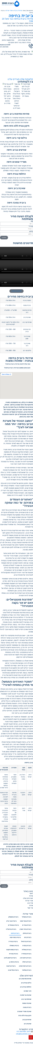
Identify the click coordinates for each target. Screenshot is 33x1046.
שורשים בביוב (26, 1019)
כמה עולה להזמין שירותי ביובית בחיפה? (17, 364)
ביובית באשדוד (26, 917)
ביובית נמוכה (27, 1007)
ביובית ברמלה (26, 962)
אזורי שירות (9, 10)
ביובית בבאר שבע (25, 921)
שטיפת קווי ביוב (26, 999)
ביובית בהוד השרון (25, 929)
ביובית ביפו (27, 937)
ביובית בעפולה (14, 945)
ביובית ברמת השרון (25, 966)
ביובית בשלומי (26, 970)
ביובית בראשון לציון (10, 958)
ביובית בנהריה (13, 941)
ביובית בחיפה (15, 933)
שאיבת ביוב (27, 1023)
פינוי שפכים (27, 991)
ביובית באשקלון (13, 917)
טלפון (31, 231)
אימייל (31, 226)
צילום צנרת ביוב (26, 983)
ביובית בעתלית (26, 949)
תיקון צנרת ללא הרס (24, 1015)
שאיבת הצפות (26, 1003)
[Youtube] (31, 1037)
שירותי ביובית (18, 10)
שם (32, 221)
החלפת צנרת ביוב (25, 987)
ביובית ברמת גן (14, 962)
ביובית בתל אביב (13, 970)
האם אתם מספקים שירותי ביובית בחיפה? (17, 368)
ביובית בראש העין (25, 958)
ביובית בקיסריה (26, 953)
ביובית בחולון (27, 933)
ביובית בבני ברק (11, 921)
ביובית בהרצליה (11, 929)
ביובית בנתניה (26, 945)
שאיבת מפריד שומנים (24, 1011)
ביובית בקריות (13, 953)
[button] (30, 3)
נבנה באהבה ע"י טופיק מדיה (23, 1043)
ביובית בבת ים (26, 925)
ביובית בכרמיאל (26, 941)
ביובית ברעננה (10, 966)
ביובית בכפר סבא (15, 937)
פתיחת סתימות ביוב (25, 978)
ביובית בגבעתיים (13, 925)
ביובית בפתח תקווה (12, 949)
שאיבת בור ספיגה (25, 995)
